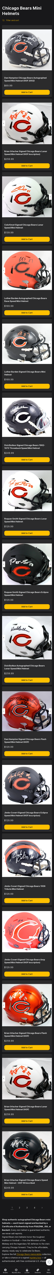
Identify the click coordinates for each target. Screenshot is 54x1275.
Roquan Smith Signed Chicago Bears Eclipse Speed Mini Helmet (26, 593)
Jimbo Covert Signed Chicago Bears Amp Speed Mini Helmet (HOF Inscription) (24, 961)
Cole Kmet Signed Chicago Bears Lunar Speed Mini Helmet (23, 226)
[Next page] (42, 1208)
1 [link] (12, 1207)
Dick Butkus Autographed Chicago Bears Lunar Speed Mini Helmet (24, 667)
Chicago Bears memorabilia (28, 1254)
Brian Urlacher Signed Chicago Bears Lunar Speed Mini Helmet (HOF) (25, 1108)
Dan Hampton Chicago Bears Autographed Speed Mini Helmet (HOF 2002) (25, 79)
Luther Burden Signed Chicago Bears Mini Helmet (24, 373)
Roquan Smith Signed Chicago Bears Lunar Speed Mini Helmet (25, 520)
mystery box (35, 1257)
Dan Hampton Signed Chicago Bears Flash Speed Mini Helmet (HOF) (25, 740)
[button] (3, 50)
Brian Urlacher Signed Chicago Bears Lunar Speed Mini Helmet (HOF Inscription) (25, 152)
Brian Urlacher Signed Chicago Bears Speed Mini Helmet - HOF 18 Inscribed (26, 1181)
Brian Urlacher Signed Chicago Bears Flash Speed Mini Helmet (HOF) (25, 1034)
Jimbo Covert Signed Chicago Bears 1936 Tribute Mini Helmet (24, 887)
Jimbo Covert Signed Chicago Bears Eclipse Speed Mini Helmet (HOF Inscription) (26, 814)
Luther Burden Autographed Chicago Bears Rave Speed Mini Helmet (25, 299)
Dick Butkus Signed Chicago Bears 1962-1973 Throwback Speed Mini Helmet (24, 446)
